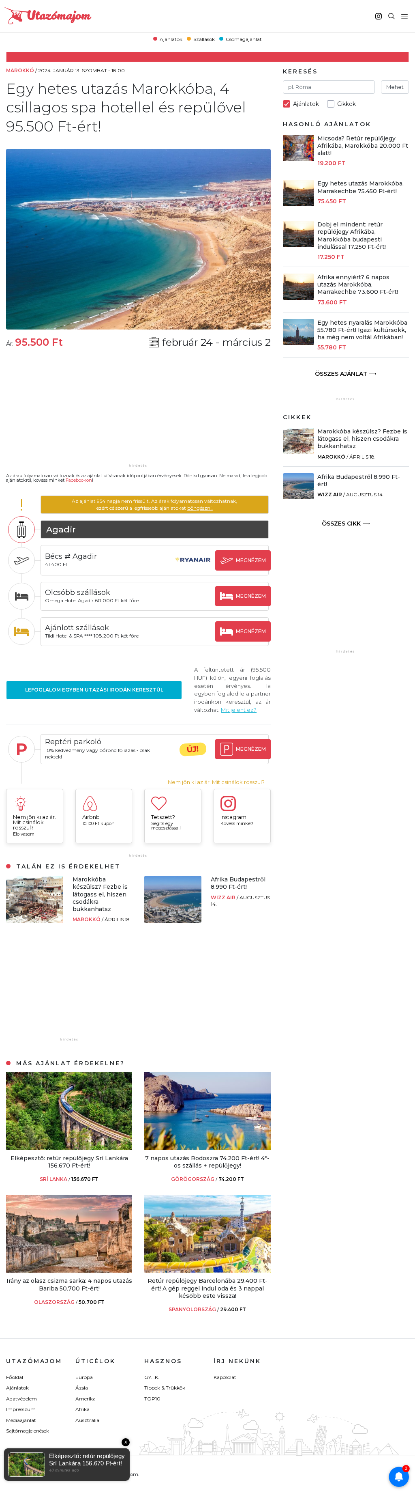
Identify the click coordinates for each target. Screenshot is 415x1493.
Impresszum (21, 1409)
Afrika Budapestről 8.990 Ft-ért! (238, 883)
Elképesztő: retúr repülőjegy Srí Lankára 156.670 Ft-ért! (69, 1162)
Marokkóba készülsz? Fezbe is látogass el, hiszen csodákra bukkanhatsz (100, 894)
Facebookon (79, 480)
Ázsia (81, 1388)
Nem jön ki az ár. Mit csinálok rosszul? (216, 782)
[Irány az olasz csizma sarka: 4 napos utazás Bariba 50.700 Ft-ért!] (69, 1270)
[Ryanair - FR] (193, 567)
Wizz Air (224, 897)
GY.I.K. (151, 1377)
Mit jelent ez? (239, 710)
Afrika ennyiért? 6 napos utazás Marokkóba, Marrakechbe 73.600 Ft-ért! (357, 284)
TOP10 (152, 1399)
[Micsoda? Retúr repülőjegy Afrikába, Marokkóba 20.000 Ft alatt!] (298, 159)
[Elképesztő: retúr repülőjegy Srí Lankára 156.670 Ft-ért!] (69, 1148)
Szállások (204, 39)
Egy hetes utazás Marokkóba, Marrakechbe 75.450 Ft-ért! (360, 187)
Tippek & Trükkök (164, 1388)
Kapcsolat (225, 1377)
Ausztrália (87, 1420)
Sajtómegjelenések (27, 1431)
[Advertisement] (138, 411)
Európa (84, 1377)
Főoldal (14, 1377)
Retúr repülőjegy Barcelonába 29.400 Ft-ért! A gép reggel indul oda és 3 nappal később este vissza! (207, 1288)
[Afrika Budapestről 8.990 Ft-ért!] (172, 921)
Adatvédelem (21, 1399)
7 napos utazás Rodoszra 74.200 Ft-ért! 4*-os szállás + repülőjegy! (207, 1162)
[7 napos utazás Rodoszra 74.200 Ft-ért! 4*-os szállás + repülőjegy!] (207, 1148)
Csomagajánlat (244, 39)
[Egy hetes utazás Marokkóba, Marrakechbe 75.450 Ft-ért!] (298, 204)
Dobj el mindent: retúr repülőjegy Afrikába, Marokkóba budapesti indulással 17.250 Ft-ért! (351, 235)
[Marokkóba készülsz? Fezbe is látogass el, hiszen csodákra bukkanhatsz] (34, 921)
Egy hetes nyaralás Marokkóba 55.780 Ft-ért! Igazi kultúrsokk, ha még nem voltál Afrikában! (362, 330)
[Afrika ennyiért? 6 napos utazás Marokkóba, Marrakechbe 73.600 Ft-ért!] (298, 298)
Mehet (395, 87)
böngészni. (200, 508)
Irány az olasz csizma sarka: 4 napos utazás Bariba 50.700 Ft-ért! (69, 1284)
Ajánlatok (171, 39)
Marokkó (87, 919)
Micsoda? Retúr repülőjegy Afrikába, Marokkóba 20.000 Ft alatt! (362, 146)
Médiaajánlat (21, 1420)
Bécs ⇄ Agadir (71, 556)
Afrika (82, 1409)
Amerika (85, 1399)
